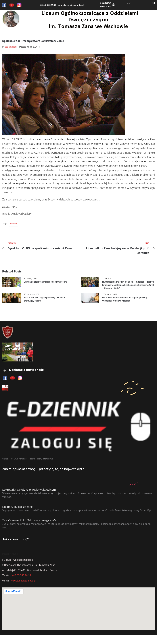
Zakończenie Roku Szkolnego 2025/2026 (29, 520)
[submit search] (154, 3)
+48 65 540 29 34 (21, 575)
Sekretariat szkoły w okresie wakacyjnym (29, 489)
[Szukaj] (138, 3)
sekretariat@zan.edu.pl (70, 5)
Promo (13, 223)
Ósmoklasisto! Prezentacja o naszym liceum (45, 282)
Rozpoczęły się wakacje (17, 506)
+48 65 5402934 (47, 5)
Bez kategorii (11, 47)
